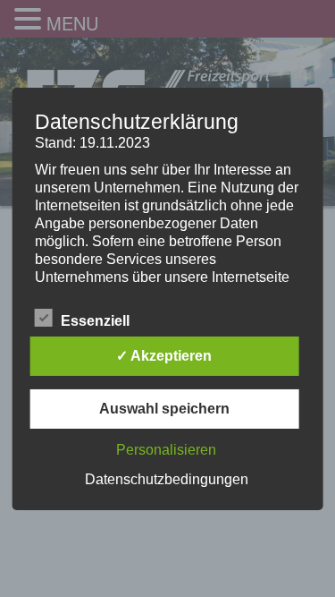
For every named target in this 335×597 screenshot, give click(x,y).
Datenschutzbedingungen (166, 479)
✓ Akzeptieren (164, 355)
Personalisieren (166, 449)
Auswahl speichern (164, 408)
